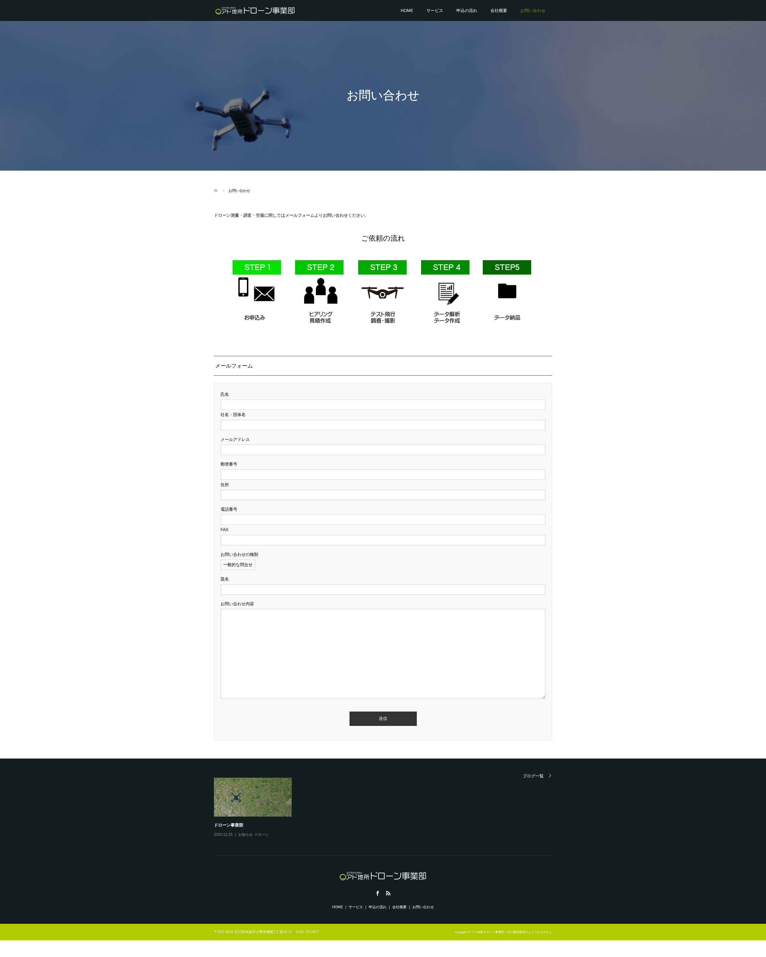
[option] (387, 808)
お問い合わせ (532, 10)
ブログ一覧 (533, 776)
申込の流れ (466, 10)
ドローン (261, 834)
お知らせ (245, 834)
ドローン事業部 (228, 825)
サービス (434, 10)
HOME (407, 10)
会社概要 (498, 10)
